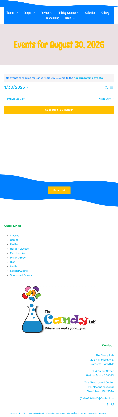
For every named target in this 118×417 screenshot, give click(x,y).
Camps (14, 239)
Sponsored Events (21, 275)
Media (13, 266)
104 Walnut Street (103, 371)
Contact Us (107, 398)
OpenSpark (103, 413)
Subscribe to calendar (59, 109)
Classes (14, 235)
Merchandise (17, 253)
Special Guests (19, 270)
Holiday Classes (19, 248)
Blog (12, 262)
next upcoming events (88, 78)
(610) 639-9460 (89, 398)
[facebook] (107, 404)
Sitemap (70, 413)
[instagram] (112, 404)
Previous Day (16, 98)
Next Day (105, 98)
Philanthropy (18, 257)
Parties (14, 244)
